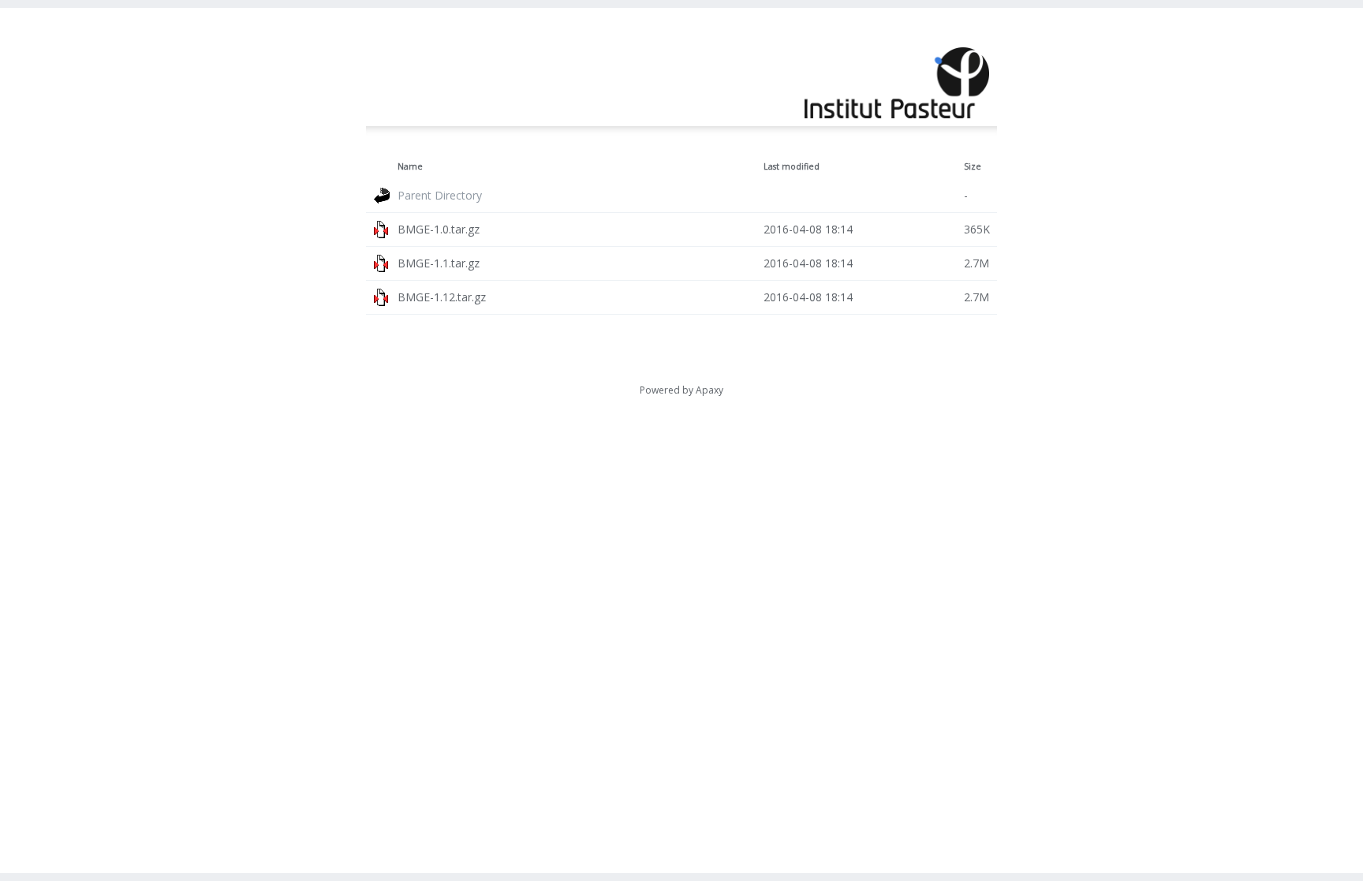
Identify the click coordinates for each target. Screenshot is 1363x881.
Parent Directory (440, 195)
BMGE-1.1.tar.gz (439, 263)
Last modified (792, 166)
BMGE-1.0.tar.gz (439, 229)
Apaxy (709, 390)
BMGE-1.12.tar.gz (442, 296)
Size (972, 166)
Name (410, 166)
